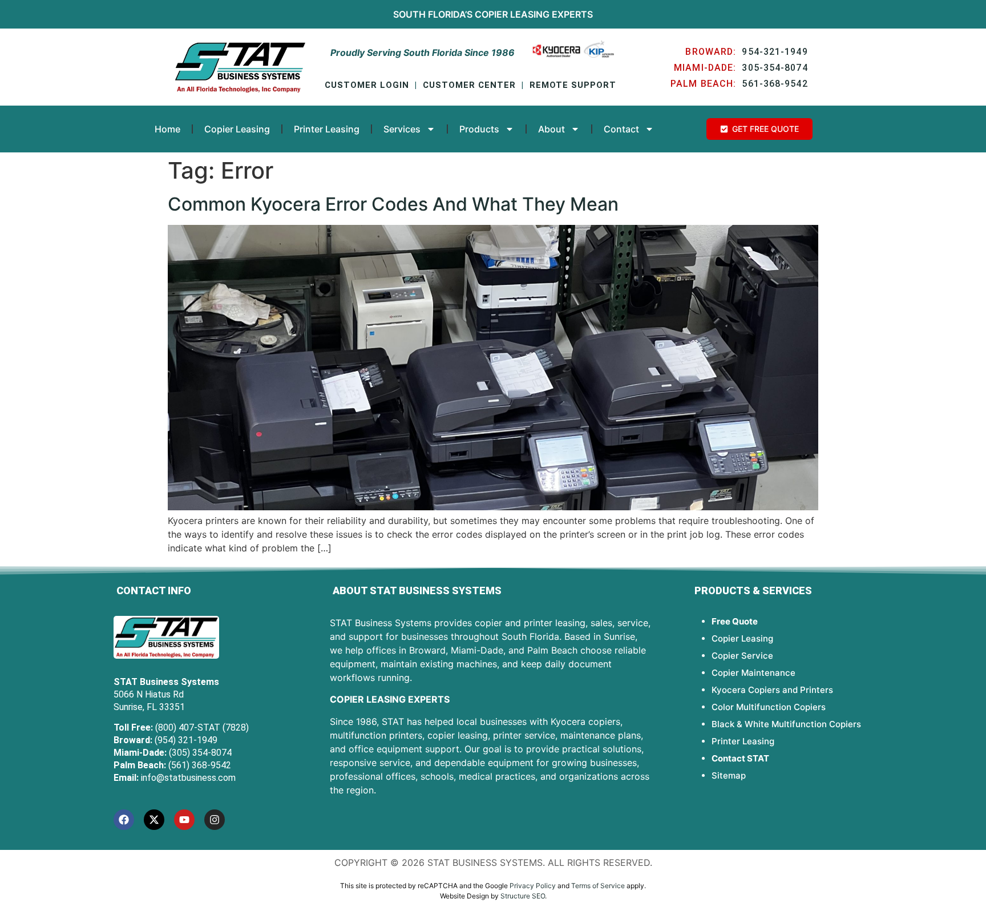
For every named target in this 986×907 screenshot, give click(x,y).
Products (479, 129)
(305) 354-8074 (200, 752)
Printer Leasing (326, 129)
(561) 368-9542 (199, 765)
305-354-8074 (774, 67)
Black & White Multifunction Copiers (786, 724)
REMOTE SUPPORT (573, 85)
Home (167, 129)
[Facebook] (124, 819)
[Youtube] (184, 819)
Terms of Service (598, 885)
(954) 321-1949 (186, 740)
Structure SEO (522, 896)
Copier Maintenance (753, 672)
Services (402, 129)
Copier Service (742, 655)
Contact (621, 129)
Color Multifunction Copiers (769, 707)
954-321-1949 (774, 51)
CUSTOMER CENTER (469, 85)
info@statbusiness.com (188, 777)
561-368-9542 (774, 83)
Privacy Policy (533, 885)
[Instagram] (214, 819)
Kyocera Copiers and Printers (772, 689)
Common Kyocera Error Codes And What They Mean (393, 204)
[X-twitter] (154, 819)
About (551, 129)
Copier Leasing (512, 14)
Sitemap (729, 775)
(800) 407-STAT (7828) (202, 727)
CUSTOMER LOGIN (367, 85)
